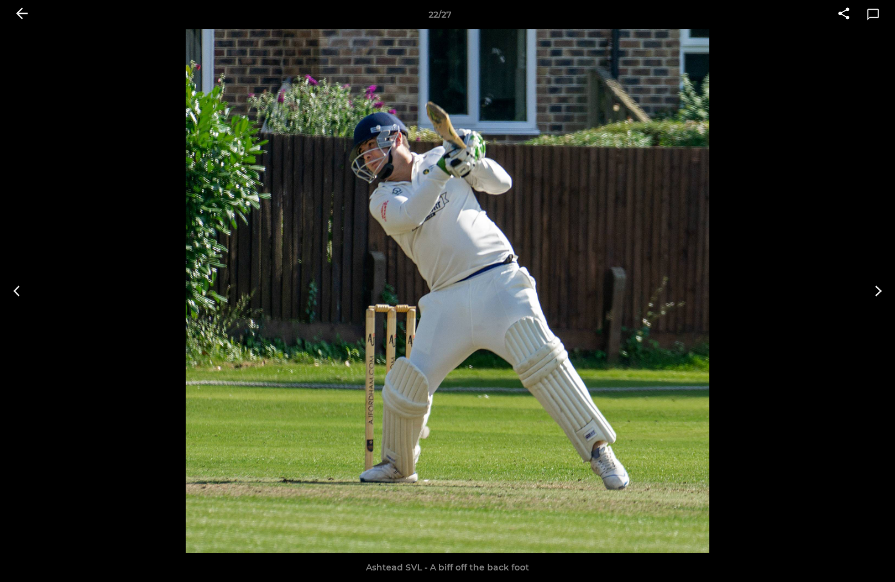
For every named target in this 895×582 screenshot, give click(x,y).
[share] (844, 14)
